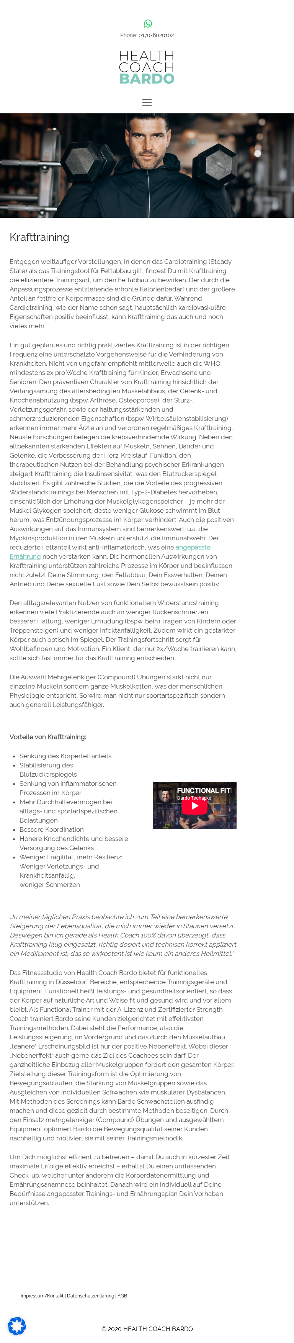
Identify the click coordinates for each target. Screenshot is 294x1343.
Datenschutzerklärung (90, 1296)
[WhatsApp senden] (148, 23)
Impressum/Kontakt (42, 1296)
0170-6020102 (156, 35)
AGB (122, 1296)
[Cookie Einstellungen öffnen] (17, 1333)
